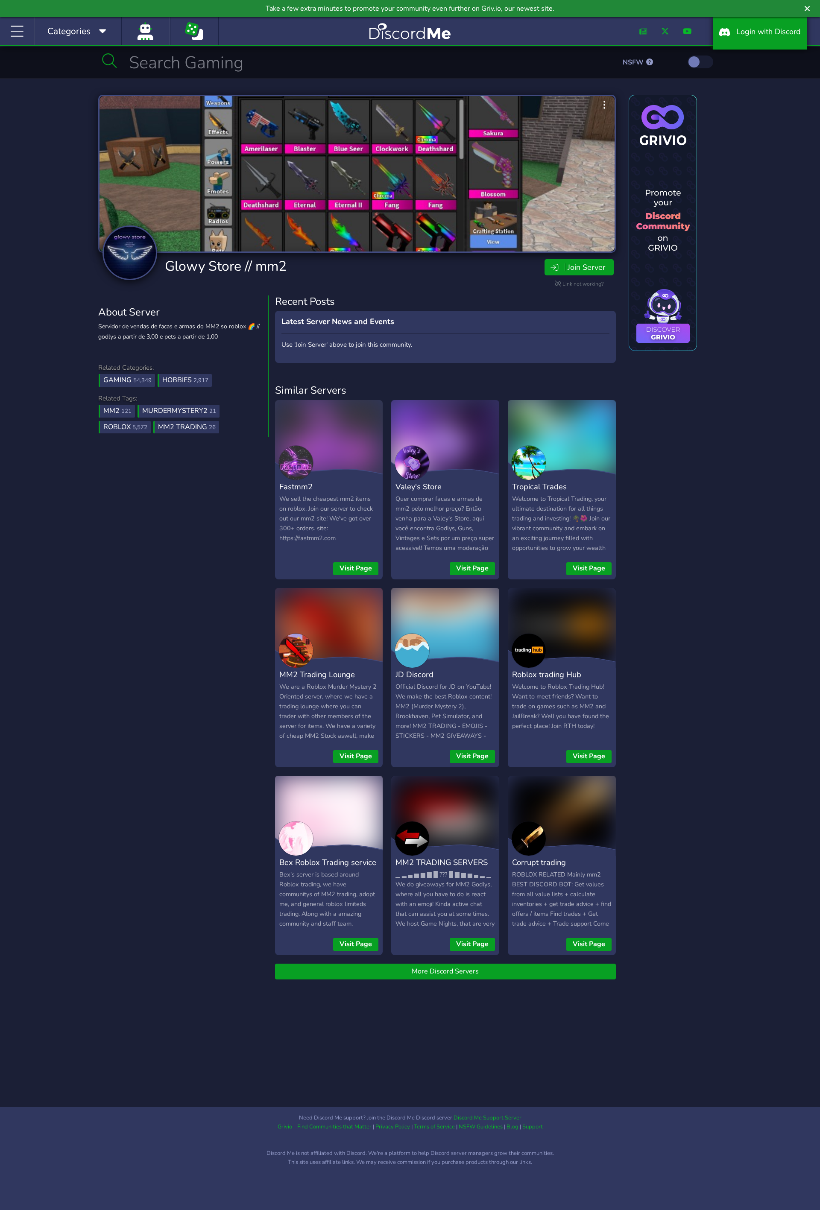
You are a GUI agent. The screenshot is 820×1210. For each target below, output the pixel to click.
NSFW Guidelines (481, 1127)
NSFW (634, 62)
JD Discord (414, 674)
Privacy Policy (392, 1127)
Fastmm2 (296, 486)
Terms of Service (434, 1127)
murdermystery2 (179, 410)
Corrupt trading (539, 862)
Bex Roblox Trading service (327, 862)
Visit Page (356, 568)
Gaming (127, 380)
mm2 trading (187, 427)
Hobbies (185, 380)
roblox (125, 427)
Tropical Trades (539, 486)
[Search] (109, 60)
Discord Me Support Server (487, 1118)
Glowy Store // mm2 (226, 266)
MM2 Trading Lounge (317, 674)
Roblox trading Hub (546, 674)
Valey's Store (418, 486)
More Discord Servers (445, 971)
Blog (512, 1127)
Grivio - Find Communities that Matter (325, 1127)
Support (532, 1127)
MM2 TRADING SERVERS (441, 862)
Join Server (586, 267)
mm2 (117, 410)
